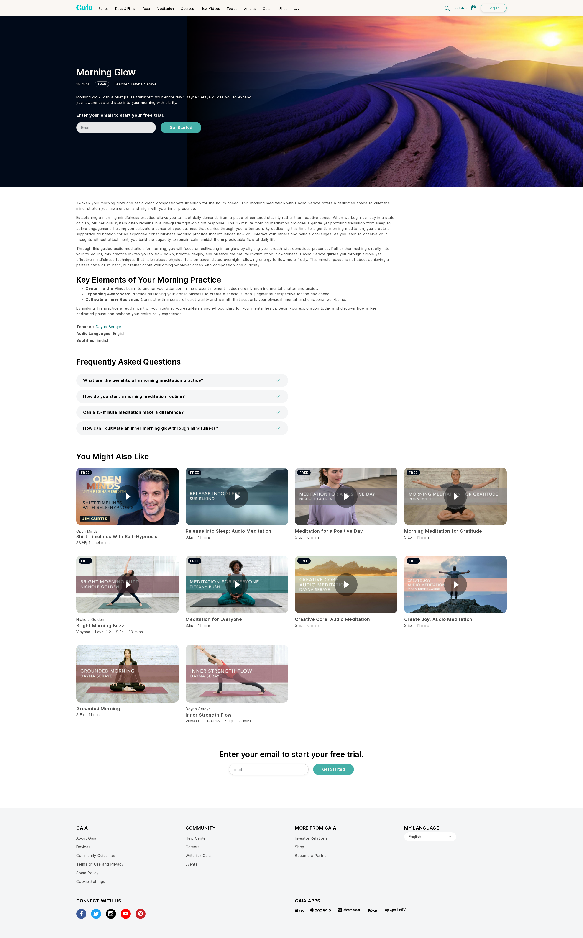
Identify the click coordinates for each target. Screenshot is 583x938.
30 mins (136, 632)
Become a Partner (311, 855)
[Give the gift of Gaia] (473, 7)
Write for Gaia (198, 855)
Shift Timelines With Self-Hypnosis (117, 536)
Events (191, 864)
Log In (494, 8)
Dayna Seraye (144, 84)
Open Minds (87, 531)
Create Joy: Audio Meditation (438, 619)
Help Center (196, 838)
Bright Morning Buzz (100, 625)
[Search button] (447, 8)
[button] (182, 380)
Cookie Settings (90, 881)
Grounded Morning (98, 708)
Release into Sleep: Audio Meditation (228, 531)
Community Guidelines (96, 855)
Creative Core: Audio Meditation (332, 619)
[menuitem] (103, 7)
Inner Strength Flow (209, 715)
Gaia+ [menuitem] (268, 8)
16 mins (245, 721)
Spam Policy (87, 873)
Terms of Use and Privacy (99, 864)
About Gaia (86, 838)
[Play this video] (127, 496)
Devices (83, 847)
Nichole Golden (90, 619)
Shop (299, 847)
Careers (193, 847)
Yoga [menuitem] (146, 8)
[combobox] (430, 836)
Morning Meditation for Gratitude (443, 531)
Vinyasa (83, 632)
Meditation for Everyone (214, 619)
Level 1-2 (103, 632)
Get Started (181, 127)
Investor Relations (311, 838)
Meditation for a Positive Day (329, 531)
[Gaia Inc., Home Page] (84, 7)
